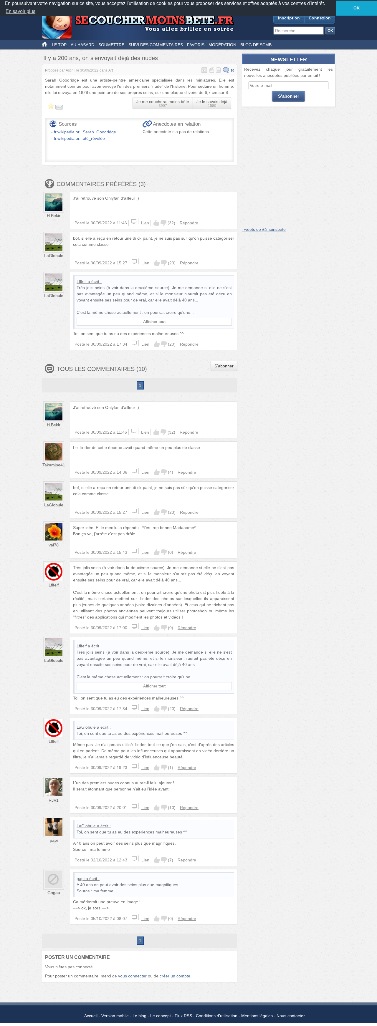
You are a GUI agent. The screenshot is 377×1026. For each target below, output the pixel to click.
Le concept (160, 1015)
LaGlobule (53, 255)
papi (54, 840)
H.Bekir (53, 215)
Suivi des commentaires (155, 44)
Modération (222, 44)
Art (110, 70)
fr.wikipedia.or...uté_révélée (79, 138)
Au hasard (82, 44)
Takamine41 (53, 465)
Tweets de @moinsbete (264, 229)
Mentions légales (257, 1015)
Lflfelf (82, 281)
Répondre (189, 223)
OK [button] (356, 8)
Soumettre (111, 44)
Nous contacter (291, 1015)
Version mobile (115, 1015)
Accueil (90, 1015)
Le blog (139, 1015)
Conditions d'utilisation (216, 1015)
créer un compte (175, 976)
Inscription (289, 18)
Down (163, 223)
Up (156, 223)
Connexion (320, 18)
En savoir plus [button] (20, 11)
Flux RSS (183, 1015)
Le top (59, 44)
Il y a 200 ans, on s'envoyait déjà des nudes (100, 58)
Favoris (195, 44)
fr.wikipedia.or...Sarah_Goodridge (85, 132)
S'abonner (224, 366)
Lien (145, 223)
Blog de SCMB (256, 44)
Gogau (53, 892)
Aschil (70, 70)
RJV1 (54, 800)
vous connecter (132, 976)
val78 (54, 545)
